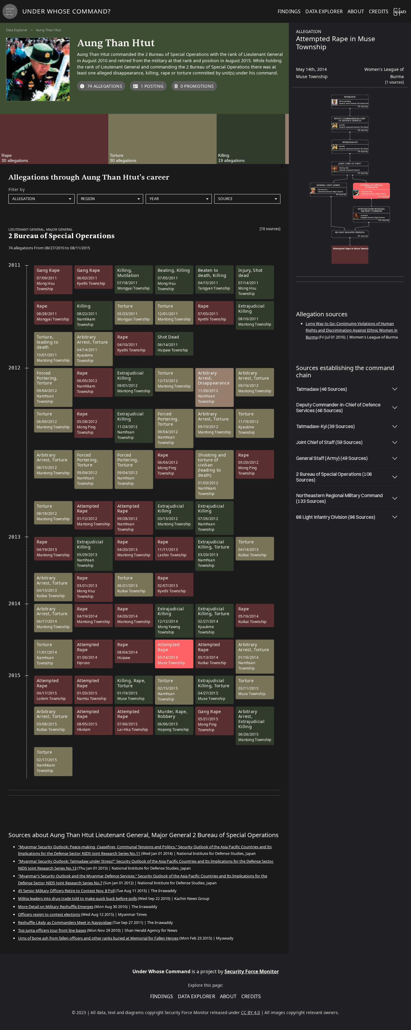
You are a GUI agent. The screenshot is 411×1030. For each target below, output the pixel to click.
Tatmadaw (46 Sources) (321, 389)
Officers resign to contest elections (49, 914)
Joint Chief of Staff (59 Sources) (329, 442)
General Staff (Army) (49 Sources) (332, 458)
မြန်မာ (399, 11)
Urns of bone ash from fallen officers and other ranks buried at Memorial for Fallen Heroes (98, 938)
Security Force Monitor (251, 971)
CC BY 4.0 (250, 1012)
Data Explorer (17, 30)
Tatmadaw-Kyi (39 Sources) (325, 426)
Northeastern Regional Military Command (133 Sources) (339, 498)
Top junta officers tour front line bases (52, 930)
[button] (270, 230)
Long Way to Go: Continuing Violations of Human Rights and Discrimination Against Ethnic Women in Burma (351, 330)
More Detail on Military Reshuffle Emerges (55, 906)
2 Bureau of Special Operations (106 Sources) (334, 477)
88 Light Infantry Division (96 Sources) (335, 517)
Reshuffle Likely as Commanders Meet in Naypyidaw (65, 922)
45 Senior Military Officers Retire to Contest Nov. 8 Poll (66, 890)
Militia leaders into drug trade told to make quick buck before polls (77, 898)
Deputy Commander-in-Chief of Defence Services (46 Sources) (338, 407)
